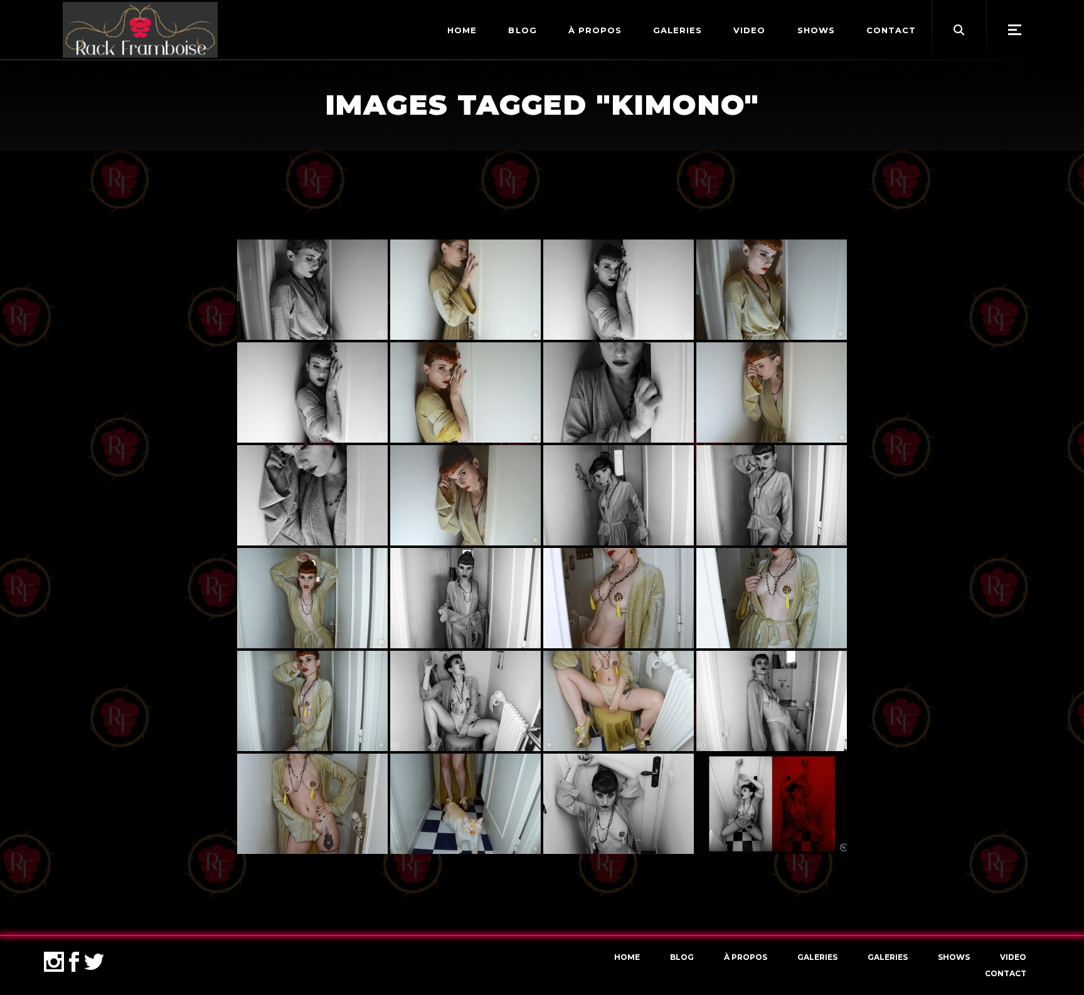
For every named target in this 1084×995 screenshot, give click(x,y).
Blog (682, 957)
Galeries (817, 957)
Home (627, 957)
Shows (954, 957)
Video (1013, 957)
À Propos (745, 957)
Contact (1005, 973)
